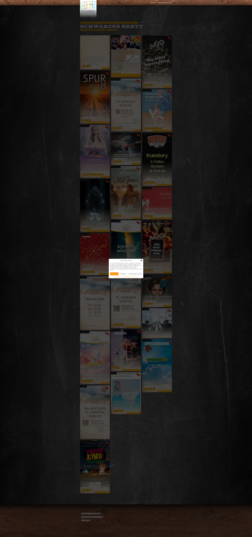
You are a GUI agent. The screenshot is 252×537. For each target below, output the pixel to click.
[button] (141, 260)
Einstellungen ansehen (135, 274)
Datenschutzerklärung (127, 276)
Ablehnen (123, 274)
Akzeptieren (114, 274)
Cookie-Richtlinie (119, 276)
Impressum (135, 276)
